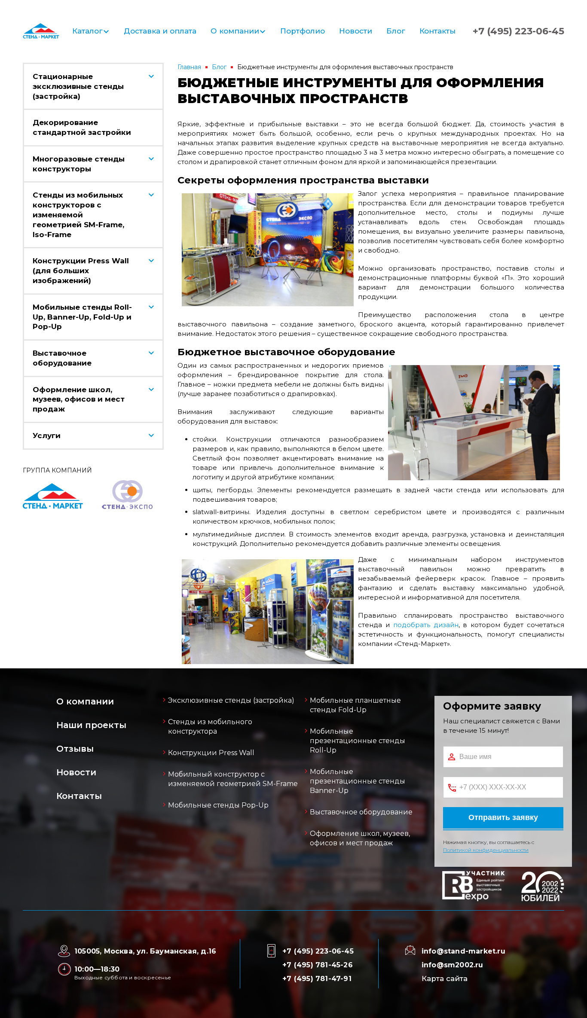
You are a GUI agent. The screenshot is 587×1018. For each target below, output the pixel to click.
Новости (355, 31)
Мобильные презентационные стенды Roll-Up (357, 740)
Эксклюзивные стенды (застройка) (231, 700)
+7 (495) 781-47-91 (317, 979)
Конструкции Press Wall (211, 753)
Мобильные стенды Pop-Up (218, 805)
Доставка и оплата (160, 31)
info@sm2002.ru (452, 965)
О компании (235, 31)
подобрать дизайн (426, 625)
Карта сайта (445, 978)
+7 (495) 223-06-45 (518, 31)
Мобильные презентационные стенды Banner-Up (357, 781)
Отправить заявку (503, 817)
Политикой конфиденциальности (486, 850)
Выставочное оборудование (361, 812)
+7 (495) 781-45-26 (317, 965)
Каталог (87, 31)
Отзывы (75, 749)
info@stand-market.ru (463, 951)
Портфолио (302, 31)
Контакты (437, 31)
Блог (395, 31)
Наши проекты (91, 725)
